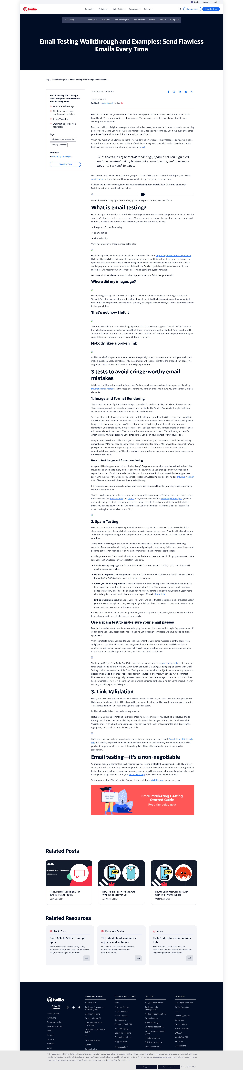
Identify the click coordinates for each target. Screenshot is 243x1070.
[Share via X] (175, 92)
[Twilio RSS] (192, 92)
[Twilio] (30, 9)
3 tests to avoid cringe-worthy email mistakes (64, 112)
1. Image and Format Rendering (118, 398)
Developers (105, 20)
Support (206, 2)
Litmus (131, 498)
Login (215, 2)
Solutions (103, 9)
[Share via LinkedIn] (181, 92)
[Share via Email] (187, 91)
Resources (133, 9)
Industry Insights (122, 20)
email (142, 147)
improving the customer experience (173, 255)
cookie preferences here (162, 1057)
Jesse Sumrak (107, 103)
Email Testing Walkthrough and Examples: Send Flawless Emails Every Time (65, 98)
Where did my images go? (113, 281)
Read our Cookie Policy (188, 1067)
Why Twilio (118, 9)
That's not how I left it (110, 312)
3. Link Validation (61, 119)
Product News (139, 20)
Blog (47, 80)
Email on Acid (116, 498)
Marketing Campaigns (58, 145)
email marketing (137, 774)
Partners (162, 20)
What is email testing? (63, 106)
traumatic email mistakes (103, 389)
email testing (97, 179)
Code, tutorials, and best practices (63, 139)
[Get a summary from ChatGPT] (68, 1007)
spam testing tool (168, 663)
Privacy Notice (87, 1060)
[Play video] (142, 194)
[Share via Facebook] (169, 91)
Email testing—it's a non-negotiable (65, 125)
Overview (92, 20)
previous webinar (185, 477)
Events (152, 20)
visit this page (157, 780)
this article (160, 594)
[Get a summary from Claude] (80, 1007)
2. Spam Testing (104, 521)
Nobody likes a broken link (114, 343)
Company (174, 20)
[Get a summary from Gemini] (74, 1007)
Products (89, 9)
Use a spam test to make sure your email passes (132, 622)
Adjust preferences (169, 1067)
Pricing (147, 9)
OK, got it (146, 1067)
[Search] (179, 9)
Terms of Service (124, 1060)
